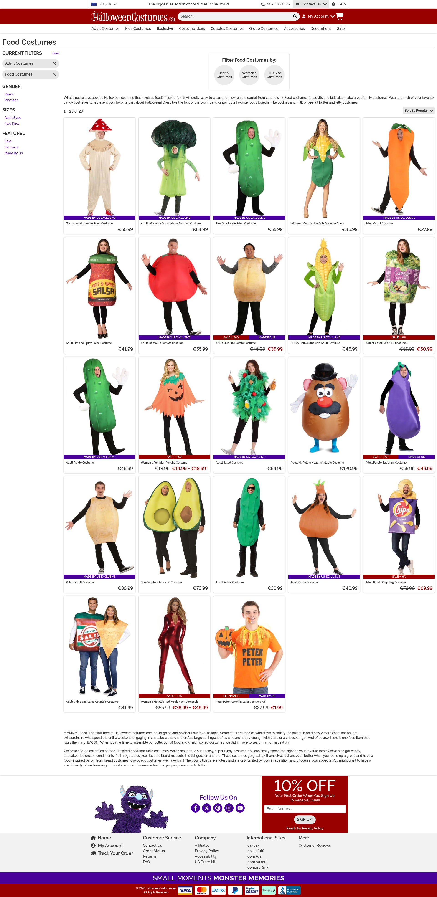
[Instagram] (229, 808)
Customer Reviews (315, 845)
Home (104, 838)
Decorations (321, 28)
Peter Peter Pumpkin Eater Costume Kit (240, 701)
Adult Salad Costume (229, 462)
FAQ (146, 862)
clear (55, 54)
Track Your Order (115, 853)
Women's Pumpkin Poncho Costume (164, 462)
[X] (206, 808)
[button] (318, 16)
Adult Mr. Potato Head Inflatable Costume (317, 462)
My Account (110, 845)
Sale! (341, 28)
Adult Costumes (105, 28)
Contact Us (311, 4)
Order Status (154, 851)
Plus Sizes (12, 124)
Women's (11, 100)
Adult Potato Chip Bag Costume (386, 582)
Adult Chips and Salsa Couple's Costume (92, 701)
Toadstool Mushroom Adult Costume (89, 223)
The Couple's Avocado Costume (161, 582)
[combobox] (234, 16)
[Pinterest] (217, 808)
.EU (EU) (105, 4)
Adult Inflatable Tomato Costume (162, 343)
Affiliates (202, 845)
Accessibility (206, 856)
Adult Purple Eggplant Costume (386, 462)
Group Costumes (263, 28)
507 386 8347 (278, 4)
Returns (149, 856)
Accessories (294, 28)
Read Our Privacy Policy (304, 828)
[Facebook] (195, 808)
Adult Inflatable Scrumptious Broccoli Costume (171, 223)
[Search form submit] (295, 16)
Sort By (416, 110)
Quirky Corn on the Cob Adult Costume (315, 343)
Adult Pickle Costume (80, 462)
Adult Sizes (13, 118)
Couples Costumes (227, 28)
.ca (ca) (253, 845)
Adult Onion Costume (304, 582)
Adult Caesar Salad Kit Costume (386, 343)
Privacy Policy (207, 851)
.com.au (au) (257, 862)
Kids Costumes (138, 28)
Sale (8, 141)
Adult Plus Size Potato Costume (236, 343)
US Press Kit (205, 862)
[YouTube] (240, 808)
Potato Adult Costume (80, 582)
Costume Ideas (192, 28)
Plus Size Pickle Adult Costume (236, 223)
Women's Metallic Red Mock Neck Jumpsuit (169, 701)
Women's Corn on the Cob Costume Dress (317, 223)
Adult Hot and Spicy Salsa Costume (89, 343)
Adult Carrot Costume (379, 223)
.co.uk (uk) (255, 851)
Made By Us (14, 153)
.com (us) (254, 856)
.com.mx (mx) (258, 867)
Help (342, 4)
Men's (9, 94)
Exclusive (165, 28)
